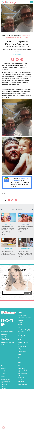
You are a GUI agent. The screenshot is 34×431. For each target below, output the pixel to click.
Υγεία (19, 319)
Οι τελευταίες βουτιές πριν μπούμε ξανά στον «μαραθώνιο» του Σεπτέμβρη (25, 229)
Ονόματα (3, 386)
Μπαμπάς (20, 359)
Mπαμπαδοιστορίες (5, 379)
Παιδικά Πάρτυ (21, 372)
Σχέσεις (20, 361)
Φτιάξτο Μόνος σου (22, 373)
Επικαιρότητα (17, 35)
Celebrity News (4, 370)
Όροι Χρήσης (4, 338)
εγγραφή (27, 293)
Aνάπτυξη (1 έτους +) (23, 342)
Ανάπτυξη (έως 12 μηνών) (24, 330)
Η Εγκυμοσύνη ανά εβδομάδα (24, 317)
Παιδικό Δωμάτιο (22, 368)
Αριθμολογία (4, 384)
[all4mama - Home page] (8, 2)
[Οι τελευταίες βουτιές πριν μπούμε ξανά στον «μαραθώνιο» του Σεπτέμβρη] (25, 217)
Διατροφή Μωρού (22, 335)
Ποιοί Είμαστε (4, 336)
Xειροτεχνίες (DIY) (22, 370)
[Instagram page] (3, 325)
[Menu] (31, 2)
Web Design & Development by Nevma (7, 343)
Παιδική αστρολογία (5, 383)
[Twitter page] (7, 321)
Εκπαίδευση (20, 350)
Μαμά (19, 357)
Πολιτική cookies (5, 339)
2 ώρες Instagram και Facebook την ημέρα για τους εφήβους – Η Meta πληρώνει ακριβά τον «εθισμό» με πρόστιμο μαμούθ (7, 230)
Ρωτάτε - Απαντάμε (22, 384)
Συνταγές (3, 372)
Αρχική (3, 35)
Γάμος (19, 375)
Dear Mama (3, 388)
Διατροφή (20, 322)
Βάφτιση (20, 379)
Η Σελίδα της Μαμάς (5, 381)
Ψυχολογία (20, 320)
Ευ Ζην (19, 362)
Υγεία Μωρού (21, 331)
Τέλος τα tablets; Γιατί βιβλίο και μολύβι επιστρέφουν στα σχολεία (8, 253)
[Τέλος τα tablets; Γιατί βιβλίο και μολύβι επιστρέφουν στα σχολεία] (8, 242)
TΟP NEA (8, 35)
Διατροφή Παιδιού (22, 346)
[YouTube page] (11, 321)
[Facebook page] (3, 321)
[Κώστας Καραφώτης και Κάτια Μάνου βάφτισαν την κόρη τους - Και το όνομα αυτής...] (25, 242)
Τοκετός (20, 324)
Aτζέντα (3, 373)
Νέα (12, 35)
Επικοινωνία (4, 334)
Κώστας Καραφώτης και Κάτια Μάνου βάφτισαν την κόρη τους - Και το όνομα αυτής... (25, 254)
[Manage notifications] (3, 427)
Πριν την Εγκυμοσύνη (22, 315)
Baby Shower (21, 377)
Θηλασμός (20, 333)
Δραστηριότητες (22, 337)
